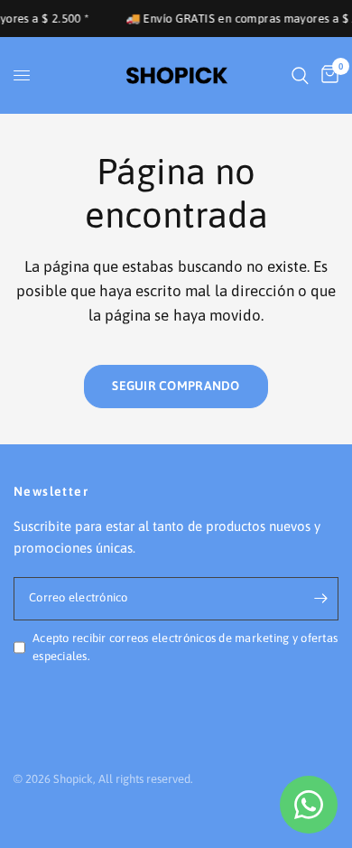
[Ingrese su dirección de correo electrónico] (320, 598)
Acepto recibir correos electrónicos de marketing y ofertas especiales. (185, 647)
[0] (326, 75)
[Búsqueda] (300, 75)
